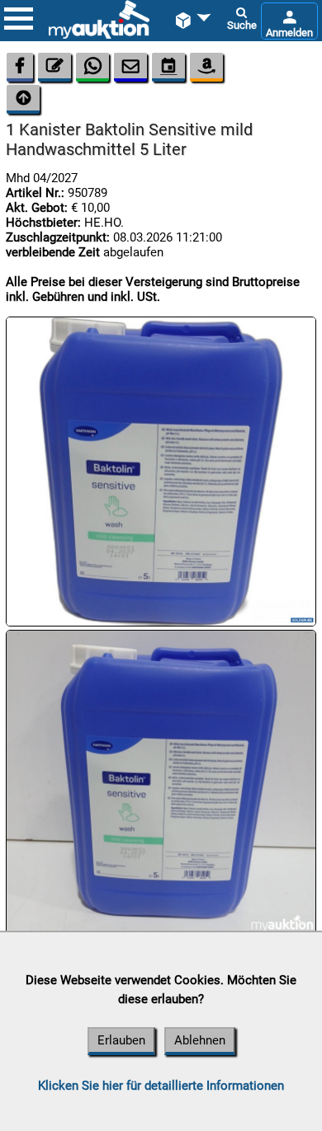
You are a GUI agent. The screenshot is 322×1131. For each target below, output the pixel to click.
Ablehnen (199, 1040)
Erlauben (121, 1040)
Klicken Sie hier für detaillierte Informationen (161, 1085)
